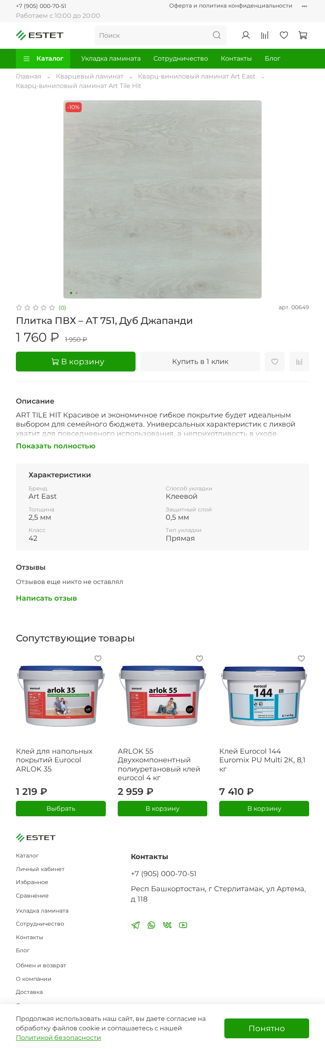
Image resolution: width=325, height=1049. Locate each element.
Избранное (32, 882)
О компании (34, 978)
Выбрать (60, 808)
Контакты (236, 58)
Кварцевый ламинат (90, 76)
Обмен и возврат (41, 965)
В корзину (162, 808)
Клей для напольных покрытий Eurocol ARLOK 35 (54, 760)
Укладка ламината (111, 58)
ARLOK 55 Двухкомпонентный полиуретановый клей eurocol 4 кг (159, 764)
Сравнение (32, 895)
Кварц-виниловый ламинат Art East (197, 76)
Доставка (29, 991)
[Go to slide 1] (71, 293)
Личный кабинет (40, 869)
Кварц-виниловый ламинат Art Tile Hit (78, 86)
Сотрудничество (180, 58)
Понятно (267, 1028)
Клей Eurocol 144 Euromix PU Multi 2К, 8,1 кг (262, 760)
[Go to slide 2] (77, 293)
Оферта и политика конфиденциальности (230, 5)
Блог (273, 58)
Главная (29, 76)
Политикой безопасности (58, 1037)
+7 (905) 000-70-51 (41, 6)
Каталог (49, 58)
